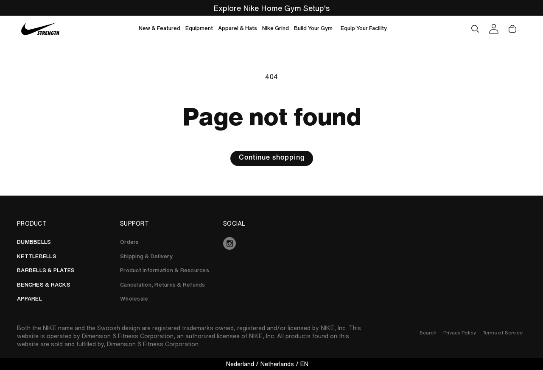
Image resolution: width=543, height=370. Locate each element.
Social (234, 223)
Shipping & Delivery (146, 256)
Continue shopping (272, 158)
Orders (129, 242)
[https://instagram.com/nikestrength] (271, 243)
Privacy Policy (459, 332)
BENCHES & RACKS (43, 284)
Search (428, 332)
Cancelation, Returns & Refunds (162, 284)
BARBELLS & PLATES (46, 270)
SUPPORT (134, 223)
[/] (40, 29)
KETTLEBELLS (36, 256)
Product (32, 223)
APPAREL (29, 298)
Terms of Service (503, 332)
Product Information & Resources (164, 270)
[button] (159, 29)
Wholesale (134, 298)
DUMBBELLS (34, 242)
